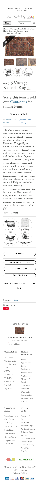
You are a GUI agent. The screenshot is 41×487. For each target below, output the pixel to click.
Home (5, 29)
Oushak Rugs (10, 437)
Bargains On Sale (26, 417)
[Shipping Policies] (19, 263)
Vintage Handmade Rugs (28, 437)
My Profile (8, 389)
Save (6, 308)
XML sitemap (20, 470)
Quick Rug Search (25, 449)
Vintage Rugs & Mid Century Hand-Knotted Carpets (19, 30)
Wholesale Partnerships (26, 393)
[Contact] (19, 276)
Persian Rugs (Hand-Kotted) (27, 443)
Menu (7, 23)
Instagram (23, 3)
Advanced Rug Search (27, 400)
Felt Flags (8, 423)
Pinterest (19, 3)
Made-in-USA (10, 426)
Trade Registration (26, 367)
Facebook (15, 3)
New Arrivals (10, 433)
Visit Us (7, 378)
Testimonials (10, 361)
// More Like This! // (25, 121)
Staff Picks (9, 430)
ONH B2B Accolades (25, 387)
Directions (8, 374)
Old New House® (27, 467)
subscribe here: (19, 340)
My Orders (8, 385)
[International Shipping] (19, 269)
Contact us (18, 101)
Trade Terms (26, 373)
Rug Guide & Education (9, 442)
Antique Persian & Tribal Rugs (28, 430)
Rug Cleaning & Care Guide (11, 417)
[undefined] (19, 46)
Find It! (21, 23)
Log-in (17, 8)
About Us (8, 357)
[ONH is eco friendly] (20, 461)
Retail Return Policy (10, 365)
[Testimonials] (19, 255)
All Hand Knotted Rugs (27, 424)
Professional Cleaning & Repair (26, 379)
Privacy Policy (20, 473)
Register (11, 8)
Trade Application (26, 361)
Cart (20, 11)
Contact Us (9, 382)
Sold (16, 299)
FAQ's (7, 371)
